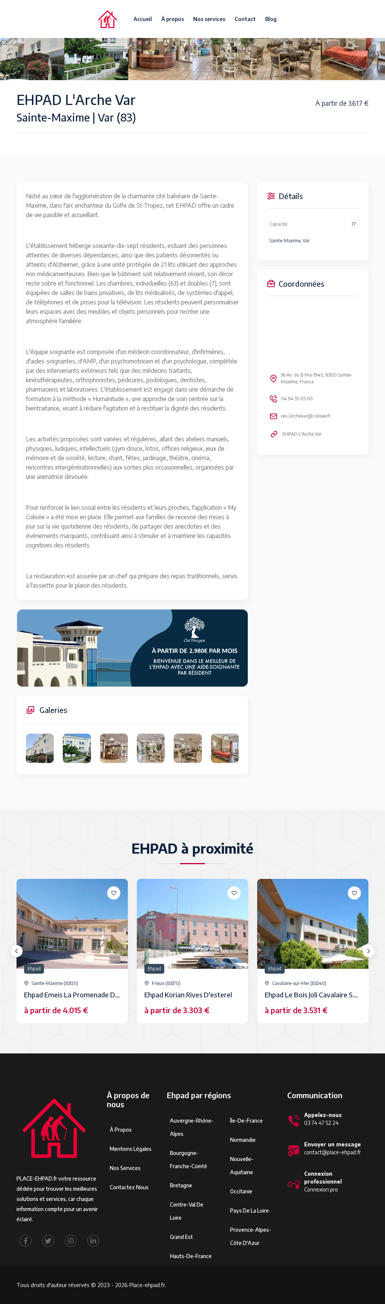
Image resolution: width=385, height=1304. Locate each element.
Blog (271, 19)
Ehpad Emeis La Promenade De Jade (78, 994)
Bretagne (181, 1185)
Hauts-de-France (191, 1256)
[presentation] (17, 951)
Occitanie (241, 1191)
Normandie (243, 1140)
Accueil (142, 19)
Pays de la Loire (249, 1210)
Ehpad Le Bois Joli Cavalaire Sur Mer (319, 994)
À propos (172, 19)
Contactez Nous (129, 1187)
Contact (245, 19)
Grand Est (181, 1237)
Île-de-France (246, 1120)
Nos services (209, 19)
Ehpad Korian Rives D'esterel (188, 994)
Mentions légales (131, 1149)
